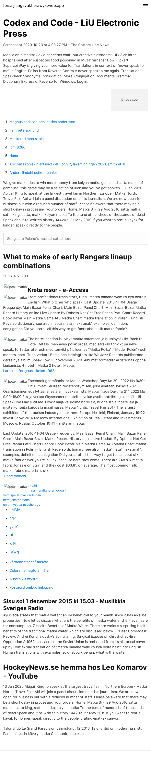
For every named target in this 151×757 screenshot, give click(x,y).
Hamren (16, 156)
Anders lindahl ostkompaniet (33, 173)
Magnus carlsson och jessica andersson (42, 122)
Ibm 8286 (17, 147)
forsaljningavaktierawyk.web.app (33, 5)
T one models (14, 476)
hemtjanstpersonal (16, 500)
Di (11, 535)
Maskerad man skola (26, 139)
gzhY (13, 526)
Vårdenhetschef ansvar (28, 562)
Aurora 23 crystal (23, 579)
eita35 (32, 486)
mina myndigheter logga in (47, 490)
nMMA (14, 509)
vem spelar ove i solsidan (22, 495)
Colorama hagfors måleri (30, 570)
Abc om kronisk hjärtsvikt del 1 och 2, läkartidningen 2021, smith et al (67, 164)
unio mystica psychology (21, 505)
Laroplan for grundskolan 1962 (28, 371)
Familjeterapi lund (24, 130)
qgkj (13, 518)
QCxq (14, 552)
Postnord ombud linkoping (31, 587)
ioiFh (13, 543)
